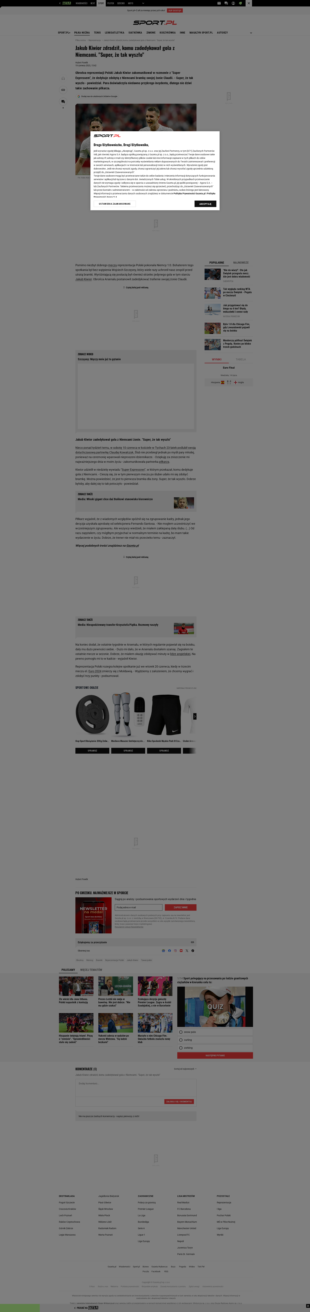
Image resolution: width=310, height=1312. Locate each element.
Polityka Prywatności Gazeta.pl (190, 193)
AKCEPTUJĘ (205, 204)
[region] (155, 170)
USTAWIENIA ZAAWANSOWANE (114, 204)
